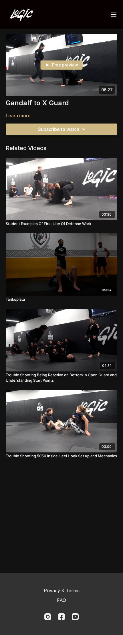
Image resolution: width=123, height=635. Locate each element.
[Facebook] (61, 616)
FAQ (61, 600)
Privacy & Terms (62, 590)
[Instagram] (47, 616)
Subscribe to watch (58, 129)
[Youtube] (75, 616)
